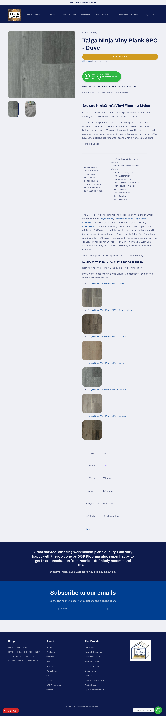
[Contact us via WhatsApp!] (158, 710)
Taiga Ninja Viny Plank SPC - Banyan (107, 416)
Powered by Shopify (92, 706)
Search (49, 690)
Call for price (120, 57)
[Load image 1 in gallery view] (13, 109)
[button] (40, 15)
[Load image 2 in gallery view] (30, 109)
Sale (48, 676)
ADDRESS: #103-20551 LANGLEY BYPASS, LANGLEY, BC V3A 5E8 (23, 658)
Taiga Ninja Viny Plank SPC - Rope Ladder (110, 310)
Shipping (86, 61)
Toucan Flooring (92, 666)
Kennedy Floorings (93, 652)
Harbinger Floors (92, 657)
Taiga (105, 465)
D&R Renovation (53, 685)
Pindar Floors (91, 685)
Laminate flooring (124, 219)
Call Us (11, 711)
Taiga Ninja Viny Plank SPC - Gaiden (107, 336)
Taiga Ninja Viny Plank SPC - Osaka (106, 283)
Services (50, 657)
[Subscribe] (104, 609)
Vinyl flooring (106, 219)
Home (49, 648)
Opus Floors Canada (94, 681)
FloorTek (89, 676)
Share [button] (87, 529)
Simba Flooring (92, 662)
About (49, 681)
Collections (51, 671)
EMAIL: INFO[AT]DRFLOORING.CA (24, 652)
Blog (48, 662)
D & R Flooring (78, 706)
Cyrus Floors (90, 671)
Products (50, 652)
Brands (49, 666)
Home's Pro (90, 648)
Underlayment (89, 226)
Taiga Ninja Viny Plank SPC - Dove (106, 363)
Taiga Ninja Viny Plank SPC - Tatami (107, 389)
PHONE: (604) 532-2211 (19, 648)
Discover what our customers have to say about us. (83, 571)
